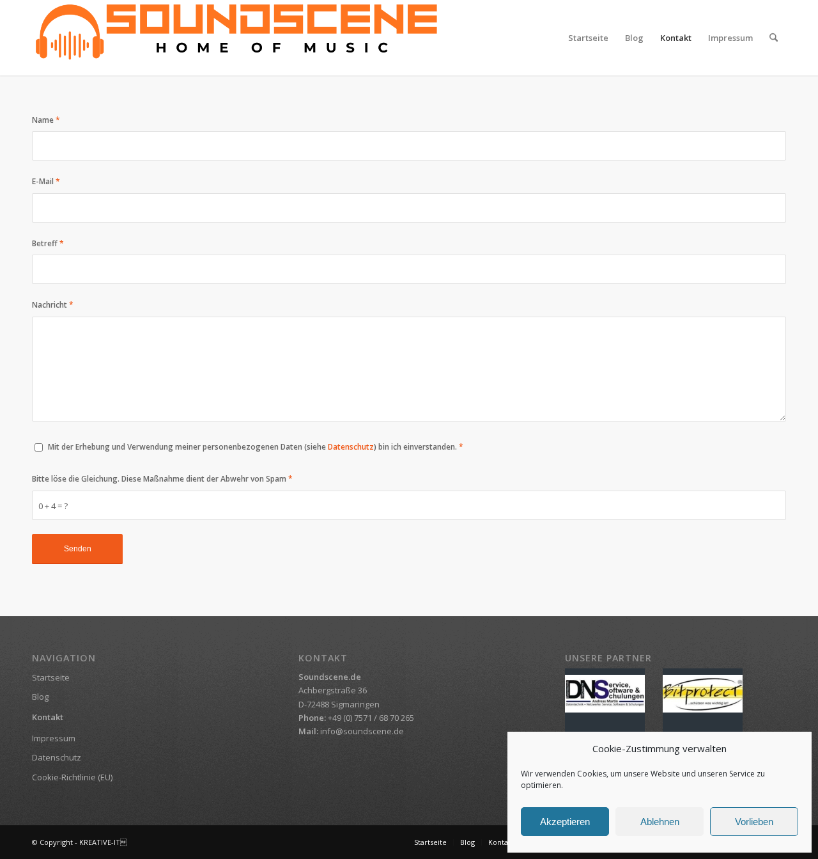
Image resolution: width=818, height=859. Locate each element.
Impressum (53, 738)
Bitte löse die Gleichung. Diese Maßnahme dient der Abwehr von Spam (162, 478)
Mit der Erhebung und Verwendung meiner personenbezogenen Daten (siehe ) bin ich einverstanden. (255, 446)
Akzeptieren (565, 821)
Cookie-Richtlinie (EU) (72, 777)
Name (46, 119)
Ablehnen (659, 821)
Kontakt (47, 717)
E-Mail (46, 181)
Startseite (51, 677)
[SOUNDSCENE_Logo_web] (236, 37)
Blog (40, 696)
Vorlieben (754, 821)
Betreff (48, 243)
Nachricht (52, 304)
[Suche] (773, 37)
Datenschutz (351, 446)
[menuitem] (588, 37)
